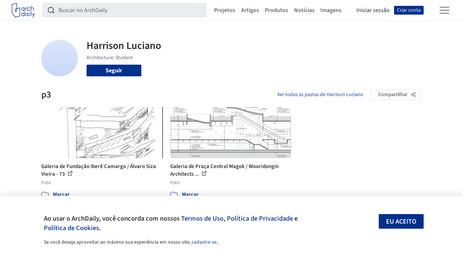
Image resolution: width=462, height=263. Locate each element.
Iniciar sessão (373, 10)
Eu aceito (401, 221)
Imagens (330, 10)
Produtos (276, 10)
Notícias (304, 10)
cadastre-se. (205, 242)
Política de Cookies (71, 228)
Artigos (250, 10)
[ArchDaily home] (23, 10)
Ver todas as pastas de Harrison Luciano (320, 94)
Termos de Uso (202, 218)
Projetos (224, 10)
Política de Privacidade (260, 218)
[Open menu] (444, 10)
